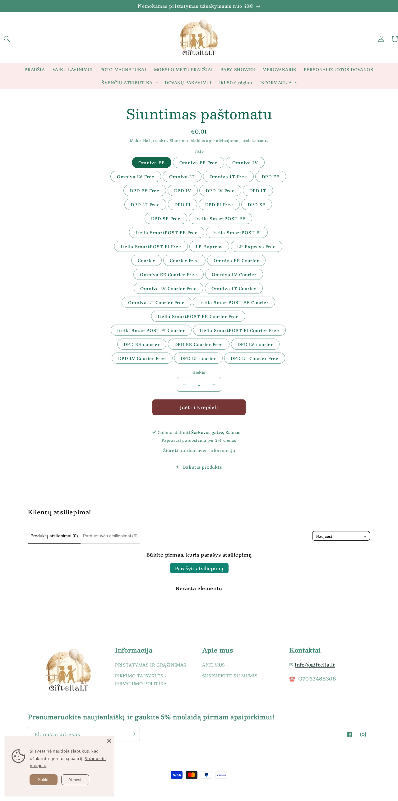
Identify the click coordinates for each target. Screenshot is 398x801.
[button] (7, 39)
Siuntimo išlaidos (187, 140)
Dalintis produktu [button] (202, 467)
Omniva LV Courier (234, 274)
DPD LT (257, 190)
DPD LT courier (198, 358)
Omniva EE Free (198, 162)
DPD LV (182, 190)
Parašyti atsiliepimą (199, 568)
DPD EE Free (145, 190)
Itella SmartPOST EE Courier (234, 302)
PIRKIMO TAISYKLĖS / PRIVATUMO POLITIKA (141, 680)
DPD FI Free (219, 204)
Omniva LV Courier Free (168, 288)
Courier (146, 260)
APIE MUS (213, 665)
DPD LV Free (220, 190)
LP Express (209, 246)
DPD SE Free (166, 218)
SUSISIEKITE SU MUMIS (230, 676)
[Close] (109, 741)
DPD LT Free (145, 204)
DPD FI (182, 204)
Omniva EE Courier (236, 260)
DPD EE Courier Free (198, 344)
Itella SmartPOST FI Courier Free (239, 330)
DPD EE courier (142, 344)
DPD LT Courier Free (255, 358)
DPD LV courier (255, 344)
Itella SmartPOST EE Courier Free (198, 316)
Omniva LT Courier (233, 288)
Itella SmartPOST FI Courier (151, 330)
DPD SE (257, 204)
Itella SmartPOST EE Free (167, 232)
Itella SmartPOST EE (220, 218)
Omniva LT (182, 176)
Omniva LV (245, 162)
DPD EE (271, 176)
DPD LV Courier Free (142, 358)
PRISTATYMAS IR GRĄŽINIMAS (151, 665)
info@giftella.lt (315, 664)
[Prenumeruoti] (133, 734)
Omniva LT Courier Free (156, 302)
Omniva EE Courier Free (168, 274)
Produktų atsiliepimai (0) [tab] (54, 535)
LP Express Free (256, 246)
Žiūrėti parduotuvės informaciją (199, 450)
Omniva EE (151, 162)
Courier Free (184, 260)
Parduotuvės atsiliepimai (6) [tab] (110, 535)
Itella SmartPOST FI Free (151, 246)
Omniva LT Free (228, 176)
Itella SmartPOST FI (236, 232)
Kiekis (198, 372)
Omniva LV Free (136, 176)
